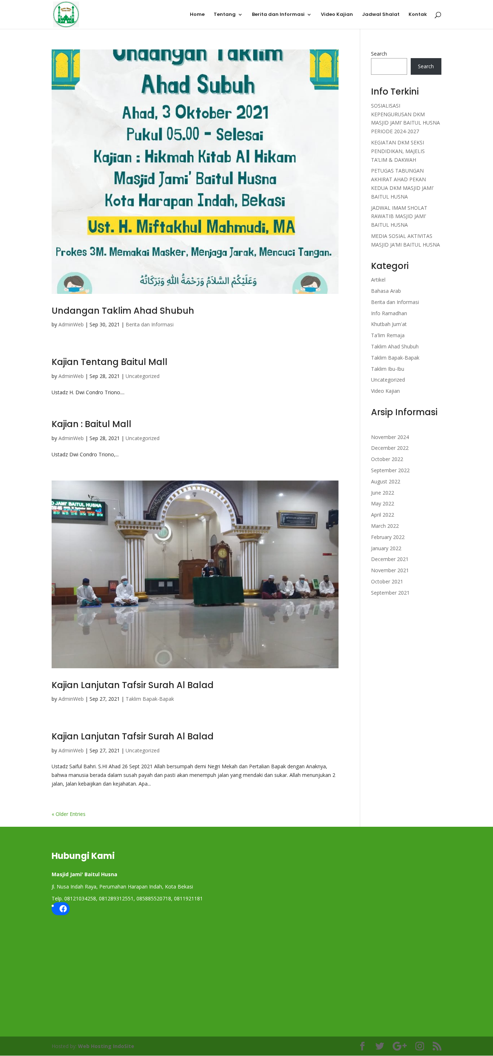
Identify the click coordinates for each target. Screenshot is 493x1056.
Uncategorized (143, 376)
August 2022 (385, 481)
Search (379, 53)
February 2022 (388, 537)
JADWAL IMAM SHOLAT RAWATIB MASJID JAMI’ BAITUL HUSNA (399, 216)
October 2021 (387, 581)
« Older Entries (69, 814)
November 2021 (390, 570)
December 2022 (390, 447)
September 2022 (390, 470)
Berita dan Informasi (278, 15)
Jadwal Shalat (381, 15)
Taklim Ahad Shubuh (395, 346)
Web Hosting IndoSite (106, 1046)
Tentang (225, 15)
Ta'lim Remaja (388, 335)
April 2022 (382, 514)
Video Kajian (337, 15)
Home (197, 15)
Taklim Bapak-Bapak (150, 698)
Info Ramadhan (389, 313)
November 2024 (390, 437)
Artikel (378, 279)
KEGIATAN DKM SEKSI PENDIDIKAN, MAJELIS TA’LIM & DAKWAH (398, 151)
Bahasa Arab (386, 290)
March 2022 (385, 525)
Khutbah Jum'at (389, 324)
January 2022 (386, 548)
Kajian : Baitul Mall (91, 424)
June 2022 (382, 492)
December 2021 (390, 559)
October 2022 (387, 459)
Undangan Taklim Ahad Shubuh (123, 311)
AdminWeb (71, 324)
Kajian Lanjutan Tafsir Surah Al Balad (133, 685)
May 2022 (382, 503)
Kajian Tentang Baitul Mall (109, 362)
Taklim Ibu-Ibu (387, 368)
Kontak (418, 15)
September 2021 (390, 592)
